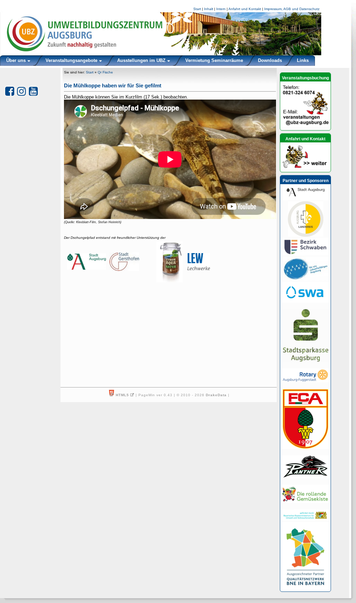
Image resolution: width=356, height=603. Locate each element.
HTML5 (122, 395)
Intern (221, 9)
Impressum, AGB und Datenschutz (291, 9)
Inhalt (208, 9)
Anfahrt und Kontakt (244, 9)
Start (197, 9)
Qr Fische (105, 72)
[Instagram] (21, 91)
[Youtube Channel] (33, 91)
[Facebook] (9, 91)
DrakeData (216, 395)
